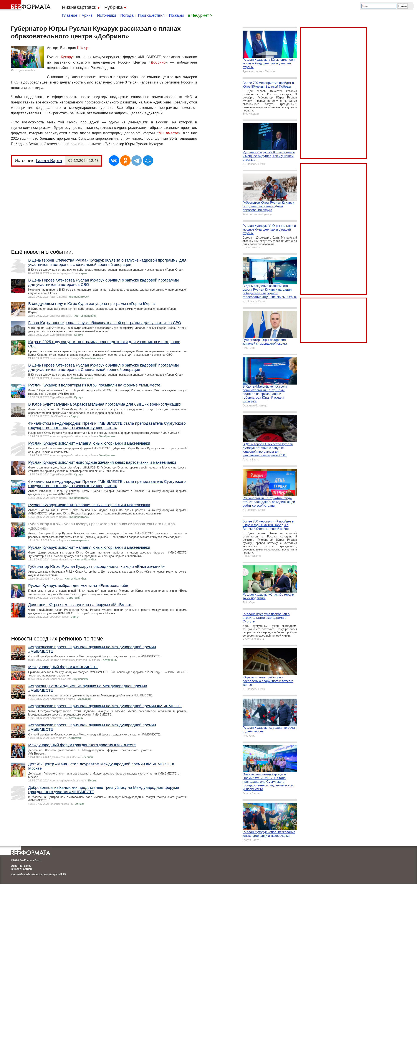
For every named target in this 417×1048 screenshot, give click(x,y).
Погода (127, 15)
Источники (106, 15)
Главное (69, 15)
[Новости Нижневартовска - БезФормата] (26, 5)
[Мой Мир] (148, 160)
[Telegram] (136, 160)
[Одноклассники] (125, 160)
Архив (87, 15)
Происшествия (151, 15)
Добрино (158, 62)
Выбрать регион (21, 869)
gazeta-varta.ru (27, 70)
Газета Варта (49, 160)
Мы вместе (168, 133)
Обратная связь (21, 865)
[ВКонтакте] (114, 160)
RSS (63, 874)
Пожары (176, 15)
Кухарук (67, 57)
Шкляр (82, 48)
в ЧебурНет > (200, 15)
